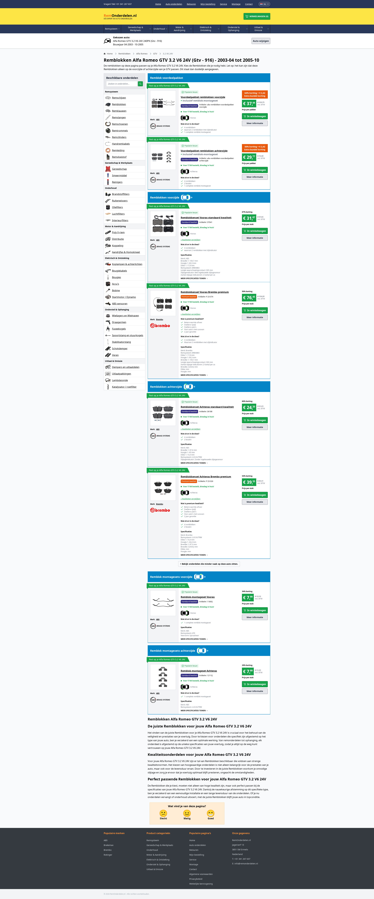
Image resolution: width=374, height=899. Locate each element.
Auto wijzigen (261, 41)
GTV (155, 53)
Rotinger (108, 854)
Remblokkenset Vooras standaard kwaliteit (206, 217)
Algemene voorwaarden (201, 874)
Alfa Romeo (141, 53)
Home (158, 4)
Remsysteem (153, 840)
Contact (249, 4)
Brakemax (108, 845)
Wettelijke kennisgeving (201, 883)
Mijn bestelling (208, 4)
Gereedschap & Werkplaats (160, 845)
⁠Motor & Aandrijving (156, 854)
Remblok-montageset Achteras (199, 670)
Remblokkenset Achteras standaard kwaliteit (207, 406)
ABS (158, 119)
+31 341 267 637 (242, 858)
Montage (236, 4)
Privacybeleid (195, 879)
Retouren (191, 4)
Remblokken (124, 53)
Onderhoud (152, 850)
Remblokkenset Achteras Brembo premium (206, 476)
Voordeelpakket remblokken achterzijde (204, 150)
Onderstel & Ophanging (158, 864)
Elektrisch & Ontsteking (158, 859)
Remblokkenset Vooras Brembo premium (205, 292)
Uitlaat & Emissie (155, 869)
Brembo (159, 319)
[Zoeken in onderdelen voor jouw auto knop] (140, 83)
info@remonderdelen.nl (246, 863)
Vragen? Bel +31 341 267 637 (118, 4)
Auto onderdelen (174, 4)
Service (223, 4)
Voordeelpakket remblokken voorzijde (203, 97)
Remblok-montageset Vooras (198, 597)
